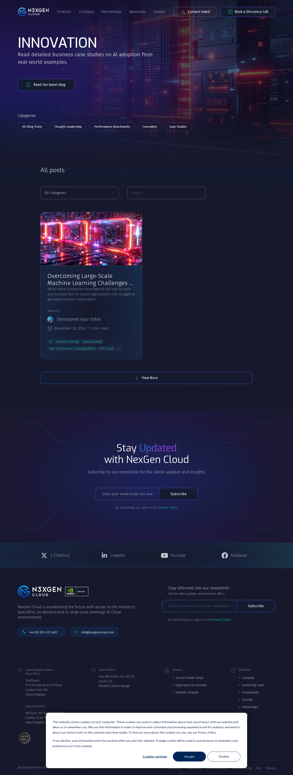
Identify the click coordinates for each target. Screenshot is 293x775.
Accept (189, 756)
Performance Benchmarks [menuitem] (112, 127)
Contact (159, 12)
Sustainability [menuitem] (250, 692)
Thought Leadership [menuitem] (68, 127)
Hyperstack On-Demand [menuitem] (191, 685)
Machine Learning (67, 342)
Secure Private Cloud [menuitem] (189, 678)
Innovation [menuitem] (150, 127)
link (91, 238)
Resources (137, 12)
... (118, 348)
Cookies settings (155, 756)
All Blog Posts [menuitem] (32, 127)
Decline (224, 756)
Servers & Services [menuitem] (217, 768)
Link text (56, 555)
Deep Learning (92, 342)
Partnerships (111, 12)
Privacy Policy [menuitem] (174, 768)
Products (64, 12)
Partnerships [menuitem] (250, 707)
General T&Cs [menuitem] (194, 768)
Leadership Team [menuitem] (253, 685)
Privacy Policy (168, 508)
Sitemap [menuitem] (270, 768)
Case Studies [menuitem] (178, 127)
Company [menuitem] (248, 678)
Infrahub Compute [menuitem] (187, 692)
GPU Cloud (106, 348)
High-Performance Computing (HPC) (72, 348)
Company (86, 12)
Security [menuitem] (247, 700)
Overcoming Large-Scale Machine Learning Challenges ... (90, 279)
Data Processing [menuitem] (242, 768)
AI (50, 342)
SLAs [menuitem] (258, 768)
